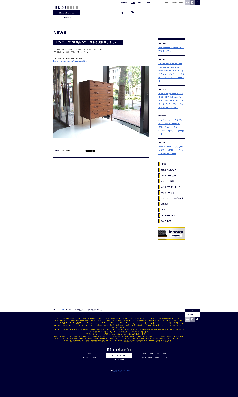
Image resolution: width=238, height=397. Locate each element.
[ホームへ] (66, 10)
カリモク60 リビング (169, 193)
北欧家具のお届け (168, 170)
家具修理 (164, 204)
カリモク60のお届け (169, 175)
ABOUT (157, 357)
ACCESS (144, 353)
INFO (157, 353)
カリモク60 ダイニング (170, 187)
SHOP (57, 151)
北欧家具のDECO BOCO (121, 371)
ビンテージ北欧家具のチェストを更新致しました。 (85, 310)
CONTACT (165, 353)
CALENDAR (166, 221)
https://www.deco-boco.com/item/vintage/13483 (70, 61)
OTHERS (93, 357)
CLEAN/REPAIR (168, 215)
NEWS (163, 164)
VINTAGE (85, 357)
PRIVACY (164, 357)
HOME (89, 353)
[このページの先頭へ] (192, 310)
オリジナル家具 (167, 181)
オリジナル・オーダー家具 (172, 198)
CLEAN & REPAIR (147, 357)
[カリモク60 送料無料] (171, 233)
